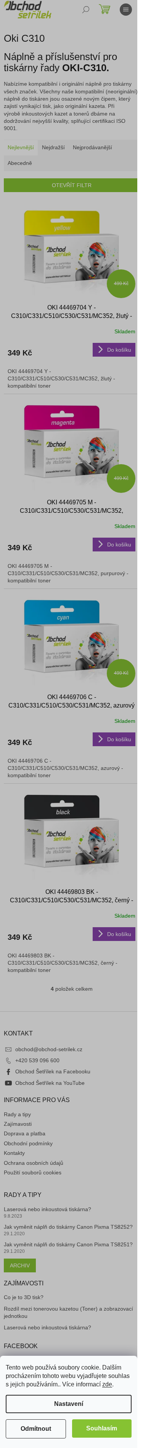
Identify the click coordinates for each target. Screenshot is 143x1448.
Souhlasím (101, 1428)
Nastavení (68, 1404)
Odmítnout (36, 1428)
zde (107, 1384)
